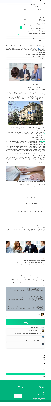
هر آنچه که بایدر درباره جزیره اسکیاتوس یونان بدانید (35, 330)
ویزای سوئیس (24, 19)
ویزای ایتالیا (25, 14)
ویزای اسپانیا (40, 19)
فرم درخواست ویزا (22, 387)
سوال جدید (25, 323)
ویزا (44, 3)
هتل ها (44, 58)
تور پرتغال (25, 45)
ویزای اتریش (25, 21)
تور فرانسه (40, 40)
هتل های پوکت (43, 67)
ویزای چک (25, 24)
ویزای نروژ (25, 9)
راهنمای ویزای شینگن (41, 386)
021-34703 (42, 395)
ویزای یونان (40, 16)
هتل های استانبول (42, 387)
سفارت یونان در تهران (42, 141)
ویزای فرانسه (40, 14)
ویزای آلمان (25, 11)
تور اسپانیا (25, 40)
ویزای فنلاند (40, 26)
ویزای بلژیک (25, 6)
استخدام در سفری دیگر (21, 390)
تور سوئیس (40, 45)
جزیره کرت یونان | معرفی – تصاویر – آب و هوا (36, 337)
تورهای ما (44, 37)
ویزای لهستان (39, 9)
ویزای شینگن (40, 6)
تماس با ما (43, 73)
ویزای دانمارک (39, 24)
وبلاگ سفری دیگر (22, 388)
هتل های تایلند (42, 388)
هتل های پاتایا (43, 65)
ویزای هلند (25, 16)
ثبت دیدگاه (25, 373)
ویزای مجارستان (39, 21)
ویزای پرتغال (40, 11)
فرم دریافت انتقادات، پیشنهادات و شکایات (19, 386)
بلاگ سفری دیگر (43, 71)
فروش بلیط (43, 69)
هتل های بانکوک (43, 63)
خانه (38, 1)
